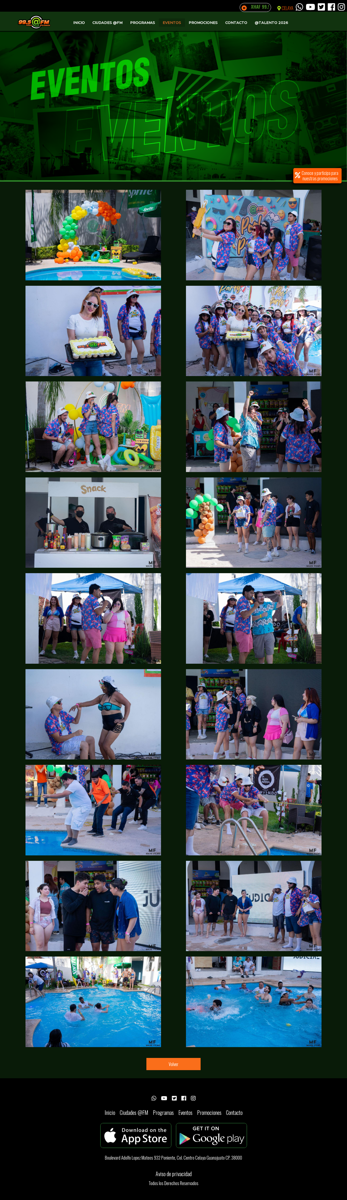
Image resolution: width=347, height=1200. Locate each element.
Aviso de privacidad (174, 1174)
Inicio (79, 22)
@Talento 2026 (271, 22)
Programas (142, 22)
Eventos (172, 22)
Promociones (203, 22)
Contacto (236, 22)
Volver (173, 1064)
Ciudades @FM (107, 22)
